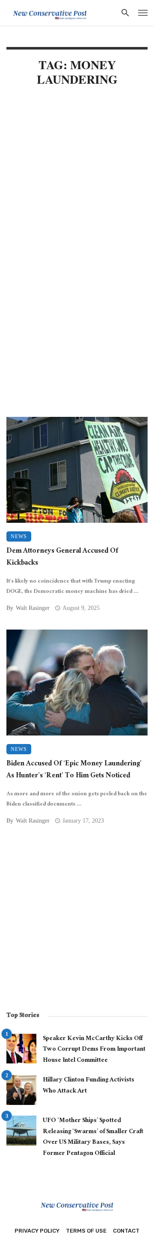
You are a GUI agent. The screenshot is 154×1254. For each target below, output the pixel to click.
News (19, 536)
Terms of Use (86, 1231)
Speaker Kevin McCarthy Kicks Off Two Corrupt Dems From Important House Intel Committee (94, 1050)
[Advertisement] (77, 179)
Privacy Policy (37, 1231)
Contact (126, 1231)
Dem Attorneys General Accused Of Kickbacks (62, 558)
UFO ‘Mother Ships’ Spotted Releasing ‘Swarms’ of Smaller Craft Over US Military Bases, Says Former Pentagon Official (93, 1138)
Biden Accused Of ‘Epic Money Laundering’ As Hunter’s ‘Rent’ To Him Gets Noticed (74, 771)
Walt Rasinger (33, 608)
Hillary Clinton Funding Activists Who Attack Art (88, 1086)
